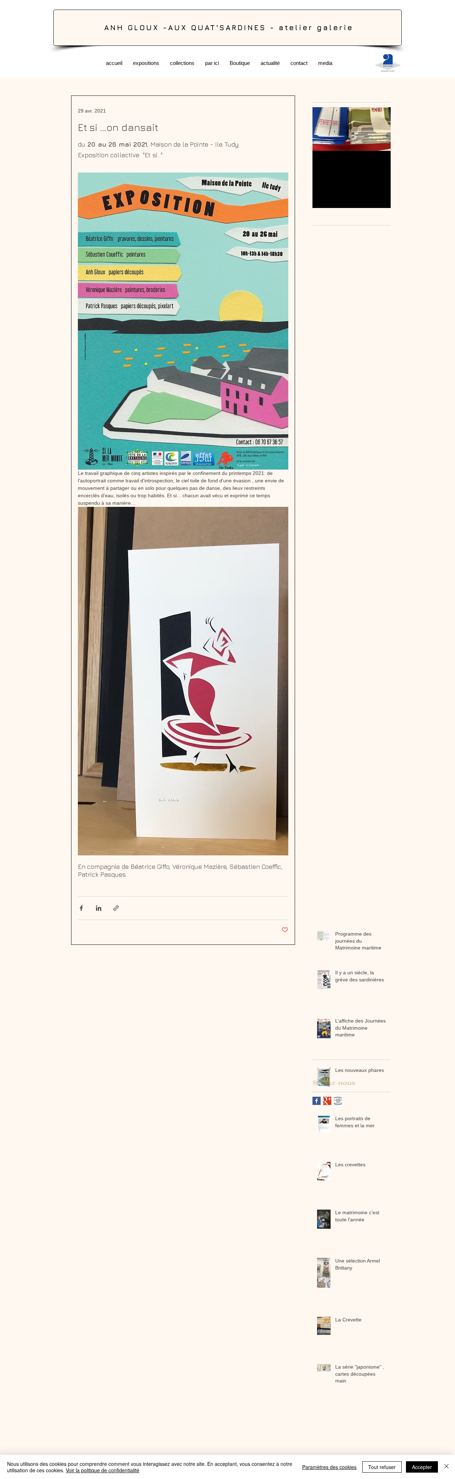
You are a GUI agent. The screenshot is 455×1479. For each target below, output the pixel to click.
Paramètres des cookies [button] (329, 1466)
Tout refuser (382, 1466)
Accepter (422, 1466)
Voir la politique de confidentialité (102, 1470)
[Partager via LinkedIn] (98, 908)
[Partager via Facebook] (81, 908)
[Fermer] (446, 1467)
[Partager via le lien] (116, 908)
